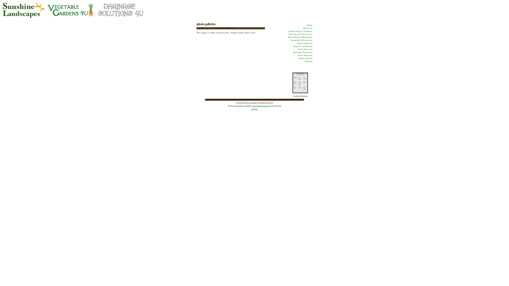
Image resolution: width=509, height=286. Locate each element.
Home (309, 25)
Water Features (304, 43)
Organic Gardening (303, 46)
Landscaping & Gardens (300, 31)
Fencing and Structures (300, 34)
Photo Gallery (305, 58)
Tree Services (305, 49)
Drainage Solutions (302, 52)
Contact (308, 61)
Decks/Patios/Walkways (300, 37)
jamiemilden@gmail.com (261, 106)
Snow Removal (305, 55)
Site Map (254, 109)
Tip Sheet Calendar (300, 96)
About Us (307, 28)
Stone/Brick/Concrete (301, 40)
